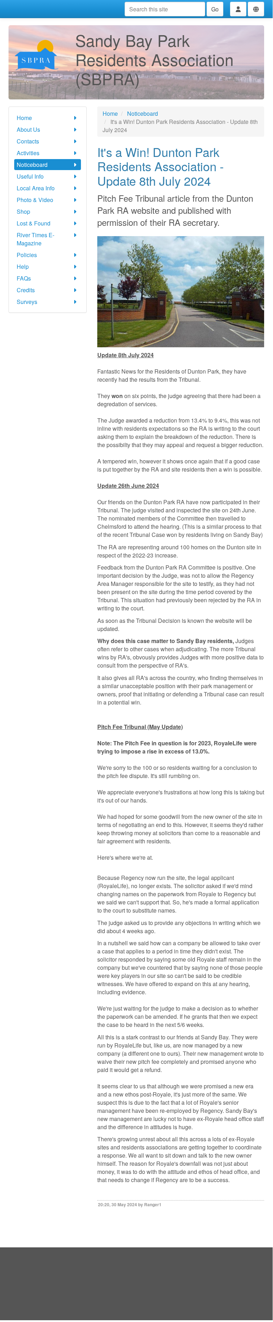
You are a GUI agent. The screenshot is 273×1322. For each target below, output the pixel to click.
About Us (28, 129)
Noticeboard (32, 165)
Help (23, 266)
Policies (27, 255)
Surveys (27, 302)
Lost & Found (33, 223)
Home (24, 118)
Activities (28, 153)
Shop (23, 211)
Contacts (28, 141)
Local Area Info (36, 188)
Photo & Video (35, 200)
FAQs (24, 278)
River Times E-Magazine (35, 239)
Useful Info (30, 176)
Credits (26, 290)
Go (215, 9)
